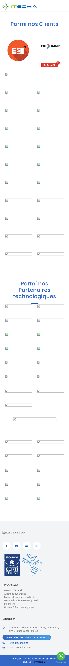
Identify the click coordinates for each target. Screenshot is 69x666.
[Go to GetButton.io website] (61, 662)
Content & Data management (19, 607)
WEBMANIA (39, 662)
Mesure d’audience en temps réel (21, 600)
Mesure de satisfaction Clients (19, 597)
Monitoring (10, 603)
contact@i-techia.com (19, 647)
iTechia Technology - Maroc (43, 658)
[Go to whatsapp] (61, 656)
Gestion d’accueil (13, 590)
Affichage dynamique (15, 593)
